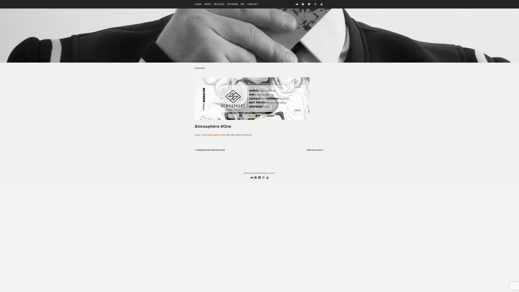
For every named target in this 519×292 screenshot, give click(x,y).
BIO (243, 4)
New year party (314, 150)
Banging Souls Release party (211, 150)
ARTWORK (232, 4)
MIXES (207, 4)
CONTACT (252, 4)
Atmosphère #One (217, 135)
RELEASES (219, 4)
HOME (198, 4)
